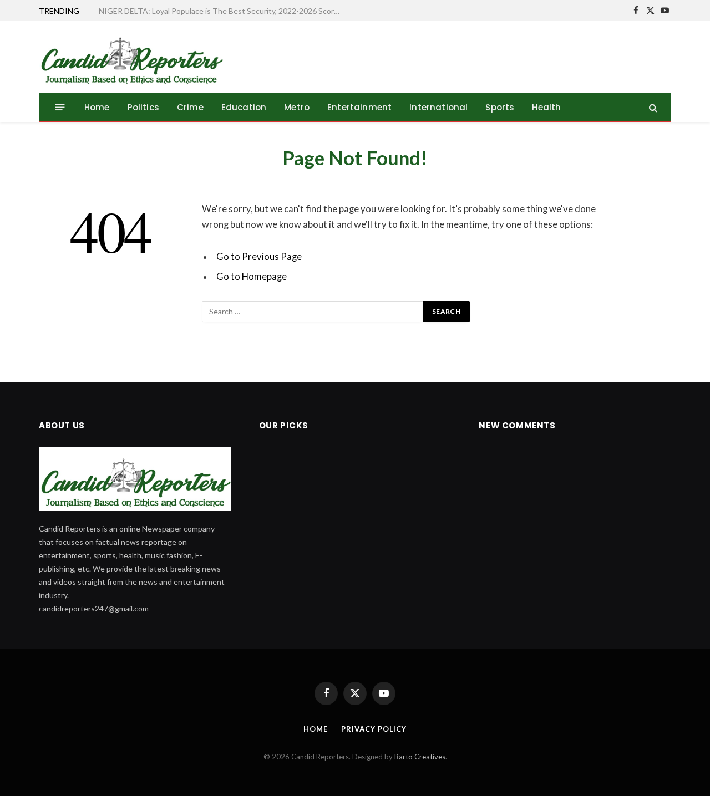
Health (546, 107)
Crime (190, 107)
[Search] (652, 107)
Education (244, 107)
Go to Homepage (251, 276)
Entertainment (359, 107)
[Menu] (60, 107)
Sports (499, 107)
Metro (297, 107)
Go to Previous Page (259, 256)
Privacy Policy (374, 728)
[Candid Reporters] (131, 57)
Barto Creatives (419, 756)
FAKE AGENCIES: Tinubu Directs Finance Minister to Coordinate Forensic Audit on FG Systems (223, 11)
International (438, 107)
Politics (143, 107)
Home (97, 107)
